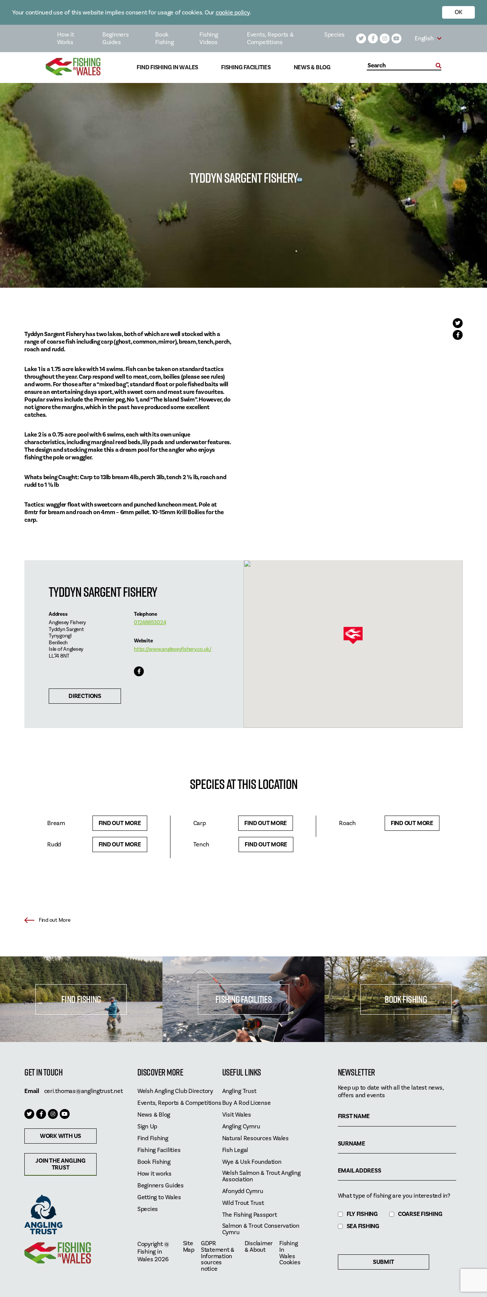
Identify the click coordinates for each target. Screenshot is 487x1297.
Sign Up (147, 1126)
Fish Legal (235, 1150)
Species (334, 34)
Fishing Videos (208, 38)
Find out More (120, 823)
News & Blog (312, 67)
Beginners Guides (115, 38)
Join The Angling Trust (60, 1164)
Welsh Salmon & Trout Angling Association (261, 1176)
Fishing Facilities (246, 67)
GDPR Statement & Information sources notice (217, 1256)
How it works (154, 1174)
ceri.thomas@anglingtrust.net (83, 1091)
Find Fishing (81, 999)
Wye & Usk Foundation (252, 1162)
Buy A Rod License (246, 1103)
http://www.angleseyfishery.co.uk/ (173, 649)
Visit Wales (236, 1115)
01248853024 (150, 622)
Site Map (188, 1246)
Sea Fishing (363, 1226)
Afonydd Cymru (242, 1191)
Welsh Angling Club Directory (175, 1091)
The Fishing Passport (249, 1215)
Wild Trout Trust (243, 1203)
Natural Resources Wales (255, 1138)
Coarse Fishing (420, 1214)
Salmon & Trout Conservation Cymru (260, 1229)
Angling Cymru (241, 1126)
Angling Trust (239, 1091)
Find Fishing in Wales (167, 67)
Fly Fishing (362, 1214)
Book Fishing (164, 38)
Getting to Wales (159, 1197)
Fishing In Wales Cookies (289, 1253)
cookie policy (233, 12)
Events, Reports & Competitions (270, 38)
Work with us (60, 1136)
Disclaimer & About (259, 1246)
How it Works (65, 38)
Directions (84, 696)
